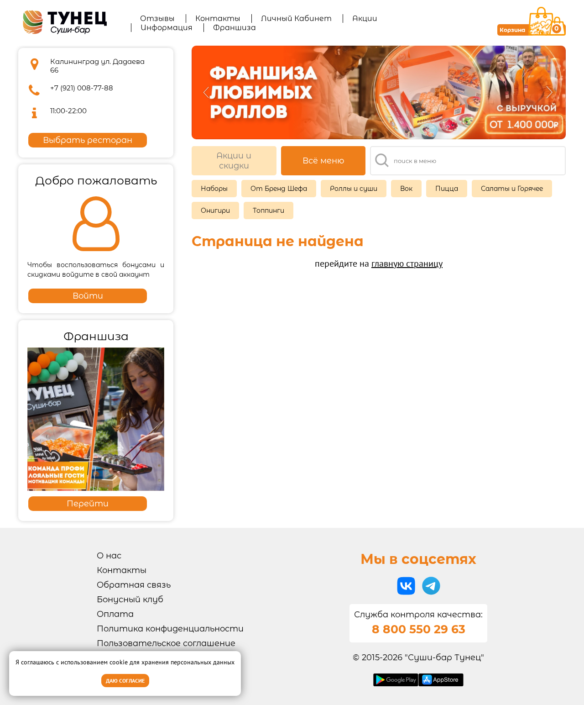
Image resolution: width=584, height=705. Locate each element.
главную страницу (407, 263)
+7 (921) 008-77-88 (81, 88)
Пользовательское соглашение (166, 643)
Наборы (214, 188)
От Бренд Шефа (278, 188)
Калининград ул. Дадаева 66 (97, 65)
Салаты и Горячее (512, 188)
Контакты (217, 18)
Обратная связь (134, 585)
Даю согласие (125, 680)
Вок (406, 188)
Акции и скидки (233, 161)
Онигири (215, 210)
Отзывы (157, 18)
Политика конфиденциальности (170, 629)
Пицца (446, 188)
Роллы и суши (353, 188)
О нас (109, 556)
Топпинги (268, 210)
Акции (364, 18)
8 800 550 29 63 (418, 629)
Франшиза (234, 27)
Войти (88, 296)
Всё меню (323, 161)
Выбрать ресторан (87, 140)
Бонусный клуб (130, 600)
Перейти (88, 504)
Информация (167, 27)
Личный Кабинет (296, 18)
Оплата (115, 614)
